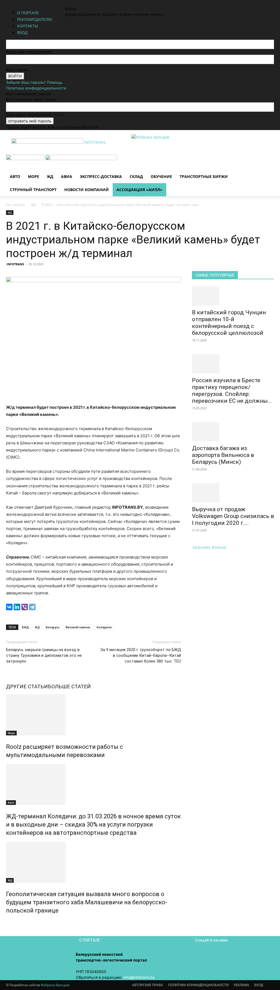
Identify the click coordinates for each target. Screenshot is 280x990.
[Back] (96, 2)
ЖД (50, 176)
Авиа (66, 176)
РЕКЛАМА (241, 985)
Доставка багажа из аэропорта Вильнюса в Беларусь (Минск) (223, 455)
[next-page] (10, 922)
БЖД (25, 627)
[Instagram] (76, 2)
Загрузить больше (209, 547)
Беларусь (53, 627)
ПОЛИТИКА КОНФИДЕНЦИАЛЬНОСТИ (198, 985)
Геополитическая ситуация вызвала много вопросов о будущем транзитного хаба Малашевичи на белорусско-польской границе (86, 902)
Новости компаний (86, 189)
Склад (136, 176)
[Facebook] (72, 2)
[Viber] (24, 607)
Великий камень (78, 627)
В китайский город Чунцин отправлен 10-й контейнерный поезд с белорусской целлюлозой (229, 322)
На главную (15, 204)
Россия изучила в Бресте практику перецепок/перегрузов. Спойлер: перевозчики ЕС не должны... (232, 390)
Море (33, 176)
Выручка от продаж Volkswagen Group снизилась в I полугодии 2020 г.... (233, 516)
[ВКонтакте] (9, 607)
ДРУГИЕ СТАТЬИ (27, 686)
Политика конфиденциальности (36, 88)
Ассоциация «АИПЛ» (139, 189)
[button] (267, 161)
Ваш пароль (17, 69)
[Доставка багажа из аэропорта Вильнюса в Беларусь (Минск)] (233, 431)
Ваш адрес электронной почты (35, 114)
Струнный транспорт (33, 189)
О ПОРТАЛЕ (28, 12)
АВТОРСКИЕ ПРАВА (147, 985)
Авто (15, 176)
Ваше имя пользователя (29, 51)
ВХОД (258, 985)
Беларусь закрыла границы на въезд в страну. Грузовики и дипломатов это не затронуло (44, 655)
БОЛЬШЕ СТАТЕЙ (69, 686)
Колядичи (104, 627)
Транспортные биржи (204, 176)
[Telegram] (32, 607)
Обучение (161, 176)
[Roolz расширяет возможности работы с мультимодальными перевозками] (93, 714)
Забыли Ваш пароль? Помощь (34, 82)
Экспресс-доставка (101, 176)
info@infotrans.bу (139, 977)
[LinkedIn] (17, 607)
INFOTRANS (15, 264)
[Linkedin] (80, 2)
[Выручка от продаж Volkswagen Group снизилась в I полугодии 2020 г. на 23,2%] (233, 492)
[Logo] (25, 158)
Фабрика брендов (55, 985)
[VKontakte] (85, 2)
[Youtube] (88, 2)
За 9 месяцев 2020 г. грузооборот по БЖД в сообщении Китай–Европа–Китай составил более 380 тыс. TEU (140, 655)
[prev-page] (7, 922)
